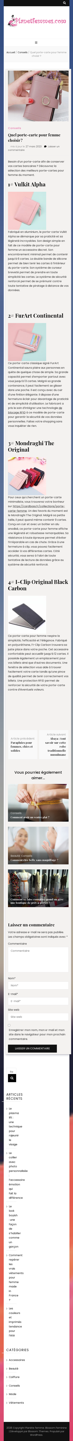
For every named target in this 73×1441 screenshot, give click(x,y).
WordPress (36, 1435)
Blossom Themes (38, 1431)
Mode (12, 1394)
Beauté (15, 856)
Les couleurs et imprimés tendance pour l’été (15, 1322)
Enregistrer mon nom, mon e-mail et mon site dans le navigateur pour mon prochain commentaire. (37, 1034)
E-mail (13, 994)
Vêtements (16, 1403)
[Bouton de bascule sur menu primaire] (36, 43)
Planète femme (34, 1428)
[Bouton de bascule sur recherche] (64, 3)
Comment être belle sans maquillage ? (34, 860)
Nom (12, 978)
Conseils (14, 128)
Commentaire (17, 944)
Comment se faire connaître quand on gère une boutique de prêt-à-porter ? (37, 901)
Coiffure (14, 1377)
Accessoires (17, 1360)
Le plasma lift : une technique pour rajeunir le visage (15, 1126)
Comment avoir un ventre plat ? (30, 817)
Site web (13, 1010)
